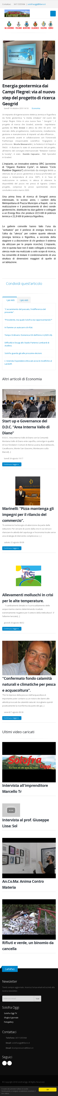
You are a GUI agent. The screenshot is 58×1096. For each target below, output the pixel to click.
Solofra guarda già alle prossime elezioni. (23, 353)
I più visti (24, 300)
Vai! (37, 998)
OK (48, 1089)
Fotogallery (8, 1022)
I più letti (10, 300)
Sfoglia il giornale (11, 1017)
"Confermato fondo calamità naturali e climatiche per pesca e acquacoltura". (29, 684)
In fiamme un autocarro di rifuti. (19, 327)
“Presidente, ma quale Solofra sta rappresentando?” (28, 319)
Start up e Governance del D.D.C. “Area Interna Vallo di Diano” (26, 426)
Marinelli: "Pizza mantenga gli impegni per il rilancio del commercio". (28, 514)
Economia (36, 108)
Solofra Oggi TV (10, 1013)
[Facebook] (4, 1063)
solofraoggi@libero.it (37, 4)
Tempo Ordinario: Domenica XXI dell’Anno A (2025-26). (28, 335)
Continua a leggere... (12, 464)
